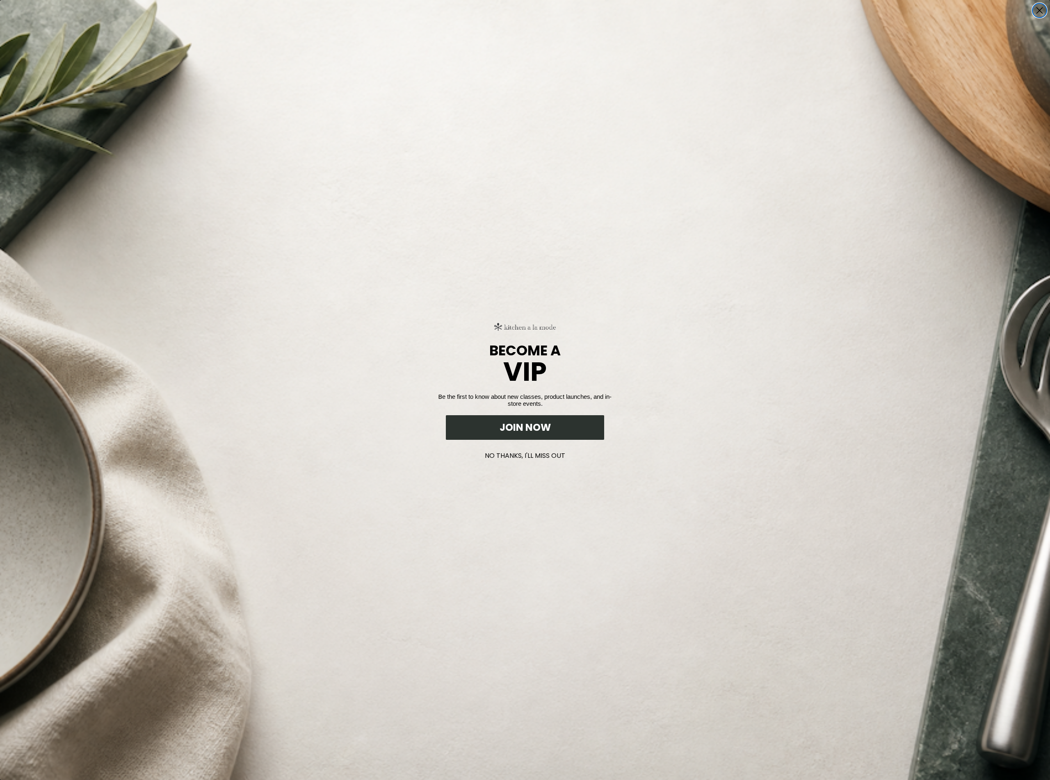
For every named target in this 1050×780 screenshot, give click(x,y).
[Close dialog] (1039, 10)
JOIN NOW (525, 427)
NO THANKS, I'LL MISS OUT (525, 454)
